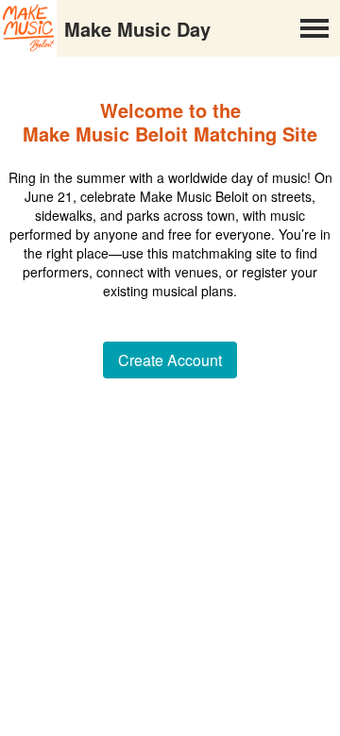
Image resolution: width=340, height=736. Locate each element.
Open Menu (314, 28)
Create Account (170, 360)
